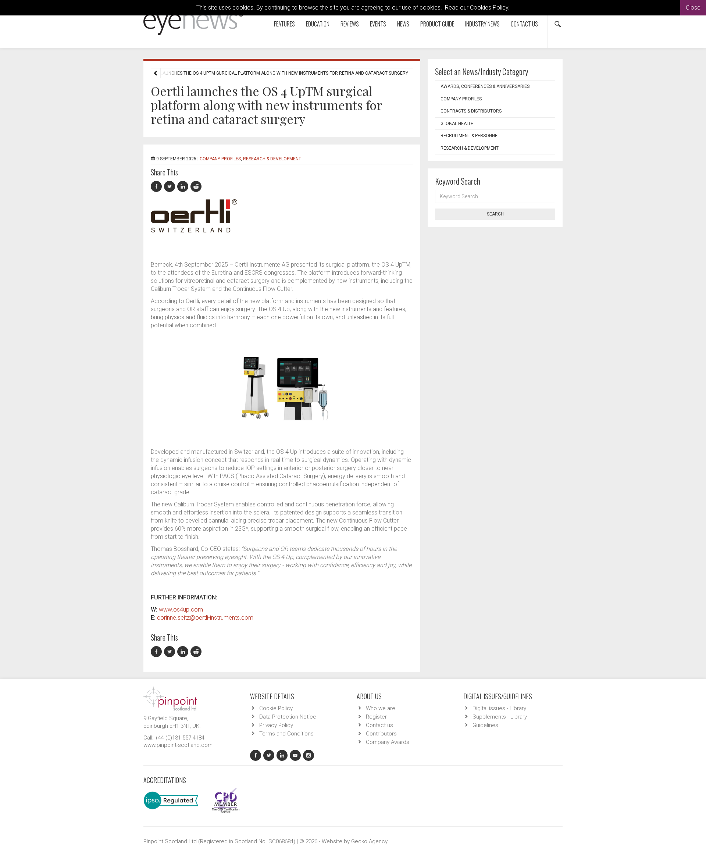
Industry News (482, 23)
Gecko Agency (369, 841)
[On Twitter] (170, 186)
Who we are (380, 708)
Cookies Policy (489, 7)
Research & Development (272, 158)
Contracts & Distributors (471, 111)
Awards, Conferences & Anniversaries (485, 86)
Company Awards (387, 742)
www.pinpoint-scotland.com (178, 745)
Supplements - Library (500, 716)
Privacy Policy (276, 725)
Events (378, 23)
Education (317, 23)
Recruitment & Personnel (470, 135)
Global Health (457, 123)
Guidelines (485, 725)
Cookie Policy (276, 708)
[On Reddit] (196, 186)
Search (495, 214)
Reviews (349, 23)
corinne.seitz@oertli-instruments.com (205, 617)
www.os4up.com (181, 609)
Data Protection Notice (287, 716)
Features (284, 23)
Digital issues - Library (499, 708)
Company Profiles (220, 158)
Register (376, 716)
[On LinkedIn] (183, 186)
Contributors (381, 733)
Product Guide (437, 23)
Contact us (524, 23)
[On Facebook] (157, 186)
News (403, 23)
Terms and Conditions (286, 733)
